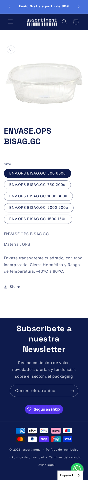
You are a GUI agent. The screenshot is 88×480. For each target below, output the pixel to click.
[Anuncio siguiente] (78, 6)
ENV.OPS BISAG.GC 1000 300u (38, 196)
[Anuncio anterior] (9, 6)
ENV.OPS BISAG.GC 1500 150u (38, 219)
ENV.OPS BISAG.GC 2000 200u (38, 207)
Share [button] (15, 287)
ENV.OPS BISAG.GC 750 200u (37, 185)
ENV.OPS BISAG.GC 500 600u (37, 173)
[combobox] (70, 475)
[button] (10, 21)
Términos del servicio (65, 457)
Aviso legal (46, 465)
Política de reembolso (62, 449)
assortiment (31, 449)
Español (66, 475)
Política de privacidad (28, 457)
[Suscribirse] (72, 391)
